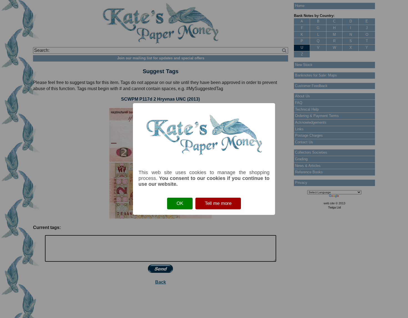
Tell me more (218, 203)
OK (180, 203)
